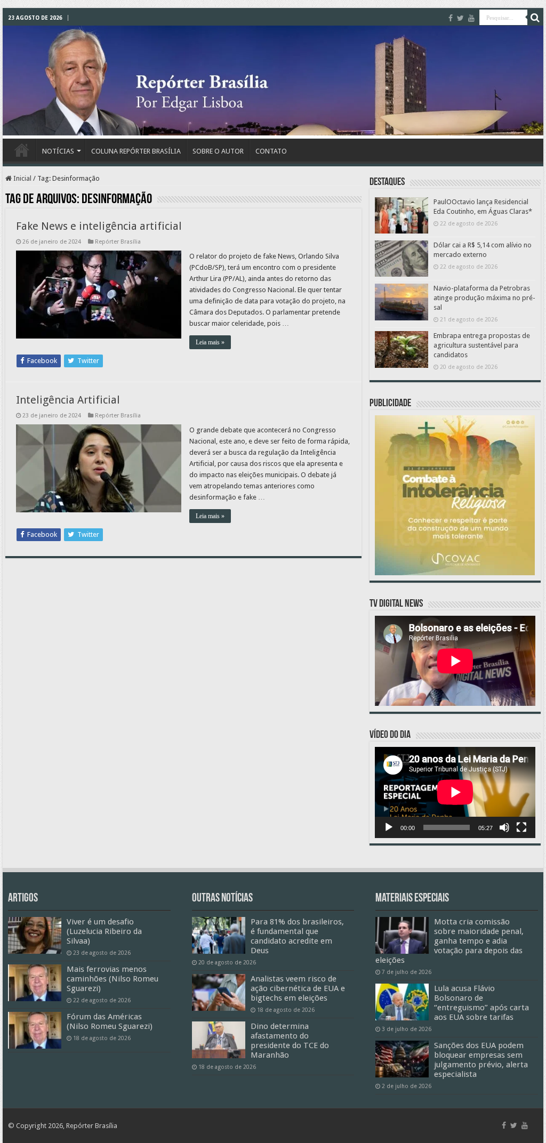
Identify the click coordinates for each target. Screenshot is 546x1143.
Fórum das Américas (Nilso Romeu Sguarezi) (109, 1021)
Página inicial (22, 150)
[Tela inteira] (521, 827)
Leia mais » (210, 342)
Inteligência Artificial (68, 399)
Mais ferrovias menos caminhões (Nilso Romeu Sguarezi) (112, 978)
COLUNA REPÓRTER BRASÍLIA (136, 151)
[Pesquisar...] (535, 18)
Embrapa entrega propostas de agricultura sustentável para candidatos (481, 345)
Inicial (21, 178)
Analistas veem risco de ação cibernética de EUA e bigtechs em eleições (298, 988)
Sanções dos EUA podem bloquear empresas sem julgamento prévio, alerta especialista (481, 1060)
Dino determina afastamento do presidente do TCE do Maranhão (290, 1040)
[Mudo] (504, 827)
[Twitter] (460, 18)
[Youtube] (471, 18)
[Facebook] (450, 18)
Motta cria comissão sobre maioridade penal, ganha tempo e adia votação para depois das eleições (449, 941)
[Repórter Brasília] (273, 80)
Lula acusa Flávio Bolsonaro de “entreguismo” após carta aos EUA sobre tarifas (481, 1003)
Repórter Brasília (118, 241)
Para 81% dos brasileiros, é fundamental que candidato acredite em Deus (297, 936)
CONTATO (271, 151)
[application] (455, 793)
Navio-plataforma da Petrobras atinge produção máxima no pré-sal (484, 297)
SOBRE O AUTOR (218, 151)
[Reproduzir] (388, 827)
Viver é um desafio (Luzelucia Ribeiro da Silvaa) (104, 931)
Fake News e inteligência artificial (99, 226)
